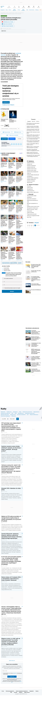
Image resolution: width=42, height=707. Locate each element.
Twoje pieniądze (23, 10)
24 (27, 225)
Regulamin (32, 691)
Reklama (20, 692)
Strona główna (3, 12)
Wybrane (37, 121)
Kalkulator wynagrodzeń (31, 165)
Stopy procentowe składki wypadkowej (31, 196)
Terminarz (31, 222)
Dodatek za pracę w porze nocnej (33, 206)
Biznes (10, 9)
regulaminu (15, 673)
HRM (16, 413)
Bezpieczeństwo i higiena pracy (33, 192)
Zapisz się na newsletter (13, 135)
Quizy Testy (29, 217)
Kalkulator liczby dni (30, 162)
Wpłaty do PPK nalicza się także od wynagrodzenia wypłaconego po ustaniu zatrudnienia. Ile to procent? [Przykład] (33, 136)
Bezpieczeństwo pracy (34, 414)
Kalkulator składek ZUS (31, 179)
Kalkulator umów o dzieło (31, 170)
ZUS (28, 414)
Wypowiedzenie (36, 411)
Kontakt (15, 692)
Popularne (29, 121)
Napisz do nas (18, 132)
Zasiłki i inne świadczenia (19, 12)
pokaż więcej (11, 660)
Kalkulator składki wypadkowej (32, 177)
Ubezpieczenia (11, 12)
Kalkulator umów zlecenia (31, 168)
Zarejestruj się (6, 102)
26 (31, 225)
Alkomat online (29, 182)
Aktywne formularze (33, 184)
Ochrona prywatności (10, 691)
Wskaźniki (30, 194)
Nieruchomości (31, 9)
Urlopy (20, 411)
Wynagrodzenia (30, 189)
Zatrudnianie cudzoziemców (32, 328)
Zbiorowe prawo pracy (5, 414)
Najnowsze (33, 121)
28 (35, 225)
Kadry (7, 9)
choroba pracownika (13, 128)
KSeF (40, 9)
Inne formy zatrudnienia (21, 414)
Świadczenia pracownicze (27, 411)
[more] (18, 129)
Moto (27, 9)
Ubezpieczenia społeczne (5, 413)
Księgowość (3, 9)
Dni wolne (28, 262)
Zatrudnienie (15, 411)
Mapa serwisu (27, 692)
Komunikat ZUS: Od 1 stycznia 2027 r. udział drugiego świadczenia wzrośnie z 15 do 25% (33, 156)
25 (29, 225)
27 (33, 225)
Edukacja (37, 9)
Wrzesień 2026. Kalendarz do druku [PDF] (33, 133)
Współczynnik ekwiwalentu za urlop (32, 201)
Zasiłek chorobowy (30, 212)
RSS (11, 692)
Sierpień (37, 222)
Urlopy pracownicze (30, 190)
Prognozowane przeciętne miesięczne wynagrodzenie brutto (33, 215)
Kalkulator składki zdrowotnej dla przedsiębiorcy (33, 175)
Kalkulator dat (29, 164)
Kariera (37, 691)
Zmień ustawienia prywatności (22, 691)
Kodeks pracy (9, 411)
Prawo (19, 9)
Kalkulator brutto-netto (31, 167)
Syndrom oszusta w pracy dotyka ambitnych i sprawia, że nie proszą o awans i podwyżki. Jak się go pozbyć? (33, 127)
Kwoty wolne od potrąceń (31, 198)
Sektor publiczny (14, 10)
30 (38, 225)
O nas (3, 691)
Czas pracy (29, 186)
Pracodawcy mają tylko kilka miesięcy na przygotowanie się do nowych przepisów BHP (33, 150)
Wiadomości (3, 411)
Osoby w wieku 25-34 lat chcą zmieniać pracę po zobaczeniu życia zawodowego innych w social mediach (33, 153)
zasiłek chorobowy (4, 128)
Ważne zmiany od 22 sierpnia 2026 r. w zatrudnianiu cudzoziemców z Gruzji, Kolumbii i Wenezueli (33, 141)
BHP (12, 413)
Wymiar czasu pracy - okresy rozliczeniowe (32, 210)
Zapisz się (12, 676)
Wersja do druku (7, 132)
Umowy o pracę (30, 187)
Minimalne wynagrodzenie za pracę (32, 204)
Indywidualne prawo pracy (29, 413)
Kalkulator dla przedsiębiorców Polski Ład (32, 172)
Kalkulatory (31, 161)
